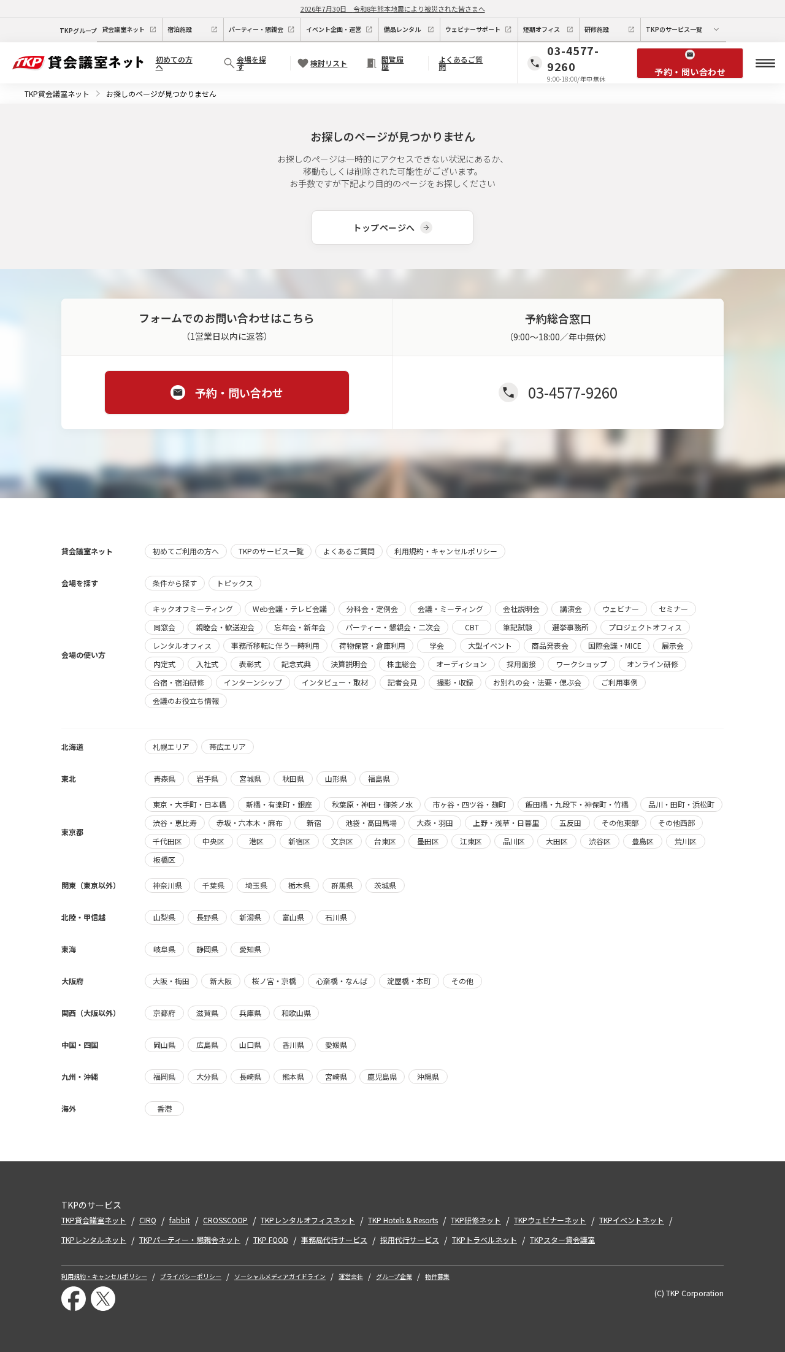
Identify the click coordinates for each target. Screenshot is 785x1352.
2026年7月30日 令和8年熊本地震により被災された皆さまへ (393, 8)
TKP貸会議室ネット (57, 93)
